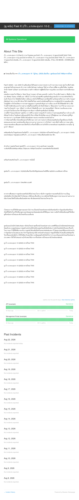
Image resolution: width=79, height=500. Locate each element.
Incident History (9, 492)
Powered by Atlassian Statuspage (65, 492)
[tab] (6, 307)
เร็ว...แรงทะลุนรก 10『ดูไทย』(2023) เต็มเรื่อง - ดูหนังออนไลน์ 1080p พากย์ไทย (45, 73)
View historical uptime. (68, 300)
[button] (64, 26)
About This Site (13, 51)
